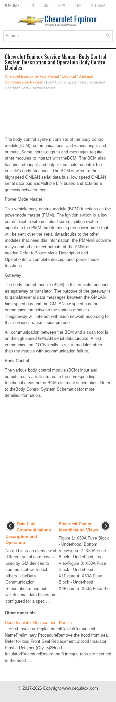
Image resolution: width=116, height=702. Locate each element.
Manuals (12, 5)
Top (78, 5)
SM (46, 5)
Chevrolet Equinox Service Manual (32, 76)
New (61, 5)
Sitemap (98, 5)
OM (31, 5)
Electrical (69, 76)
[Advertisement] (58, 113)
